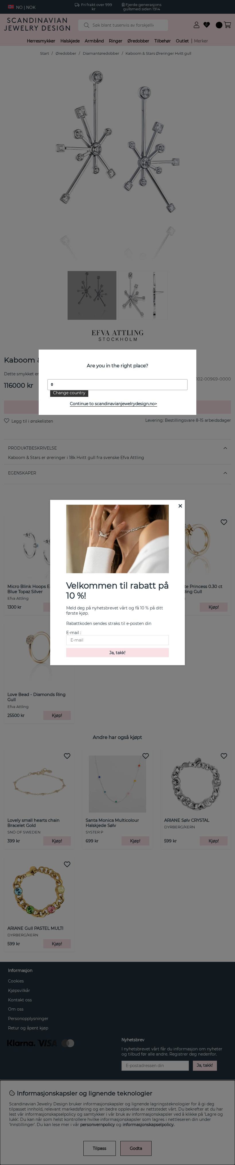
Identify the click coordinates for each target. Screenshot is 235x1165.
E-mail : (73, 632)
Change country (69, 392)
